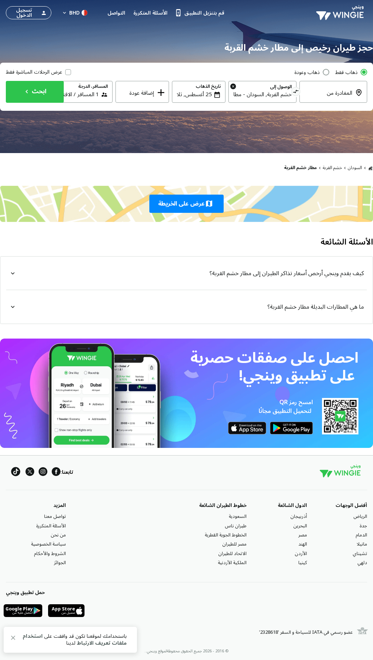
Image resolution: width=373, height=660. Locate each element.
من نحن (58, 535)
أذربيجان (298, 516)
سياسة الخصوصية (48, 544)
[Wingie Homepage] (341, 12)
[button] (186, 203)
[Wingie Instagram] (43, 473)
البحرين (300, 526)
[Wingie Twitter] (29, 473)
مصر (302, 535)
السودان (355, 167)
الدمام (361, 535)
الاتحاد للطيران (232, 553)
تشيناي (360, 553)
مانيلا (362, 544)
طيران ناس (236, 526)
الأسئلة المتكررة (51, 526)
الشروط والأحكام (50, 553)
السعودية (238, 516)
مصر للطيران (234, 544)
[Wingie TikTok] (15, 473)
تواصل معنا (55, 516)
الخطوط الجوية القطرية (226, 535)
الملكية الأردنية (232, 563)
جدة (363, 526)
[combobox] (262, 94)
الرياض (360, 516)
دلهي (362, 563)
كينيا (302, 563)
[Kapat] (13, 639)
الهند (302, 544)
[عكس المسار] (296, 92)
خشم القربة (332, 167)
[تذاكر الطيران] (370, 168)
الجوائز (60, 563)
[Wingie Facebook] (56, 473)
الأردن (301, 553)
